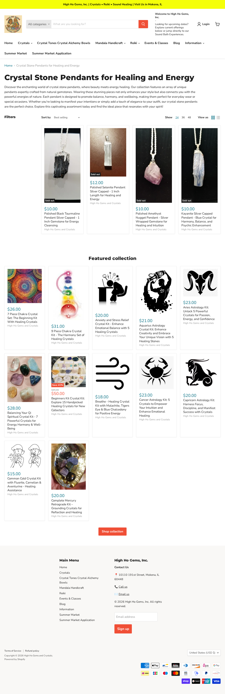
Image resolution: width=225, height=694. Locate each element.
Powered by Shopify (14, 659)
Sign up (123, 629)
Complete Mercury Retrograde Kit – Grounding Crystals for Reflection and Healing (66, 506)
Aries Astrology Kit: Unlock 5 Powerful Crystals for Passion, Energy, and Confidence (199, 313)
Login (206, 24)
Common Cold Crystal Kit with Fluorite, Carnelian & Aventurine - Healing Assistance (24, 484)
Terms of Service (12, 650)
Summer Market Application (51, 53)
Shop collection (112, 531)
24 (177, 117)
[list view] (218, 117)
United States (202, 652)
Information (193, 43)
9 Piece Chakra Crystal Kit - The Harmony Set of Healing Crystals (67, 335)
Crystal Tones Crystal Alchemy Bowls (63, 43)
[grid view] (213, 117)
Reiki (134, 43)
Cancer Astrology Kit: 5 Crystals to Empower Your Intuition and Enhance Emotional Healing (154, 407)
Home (8, 43)
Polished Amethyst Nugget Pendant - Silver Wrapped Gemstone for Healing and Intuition (152, 219)
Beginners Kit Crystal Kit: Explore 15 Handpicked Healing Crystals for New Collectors (68, 404)
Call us (123, 587)
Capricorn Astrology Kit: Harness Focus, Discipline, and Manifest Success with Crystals (199, 406)
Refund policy (32, 650)
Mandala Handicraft (109, 43)
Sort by (46, 117)
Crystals (24, 43)
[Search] (143, 24)
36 (183, 117)
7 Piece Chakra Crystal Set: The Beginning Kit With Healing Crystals (22, 318)
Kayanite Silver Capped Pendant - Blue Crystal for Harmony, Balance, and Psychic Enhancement (198, 219)
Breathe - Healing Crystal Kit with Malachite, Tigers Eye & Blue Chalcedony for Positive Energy (112, 407)
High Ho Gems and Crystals (59, 229)
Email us (124, 594)
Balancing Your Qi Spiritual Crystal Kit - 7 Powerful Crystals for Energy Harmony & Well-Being (24, 421)
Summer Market (15, 53)
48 (189, 117)
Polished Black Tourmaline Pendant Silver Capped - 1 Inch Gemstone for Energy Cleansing (62, 219)
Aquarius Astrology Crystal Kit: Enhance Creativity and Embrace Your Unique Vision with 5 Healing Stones (156, 333)
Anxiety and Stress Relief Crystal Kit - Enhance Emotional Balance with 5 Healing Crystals (112, 326)
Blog (176, 43)
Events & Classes (156, 43)
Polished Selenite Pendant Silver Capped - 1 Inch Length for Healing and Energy (107, 193)
